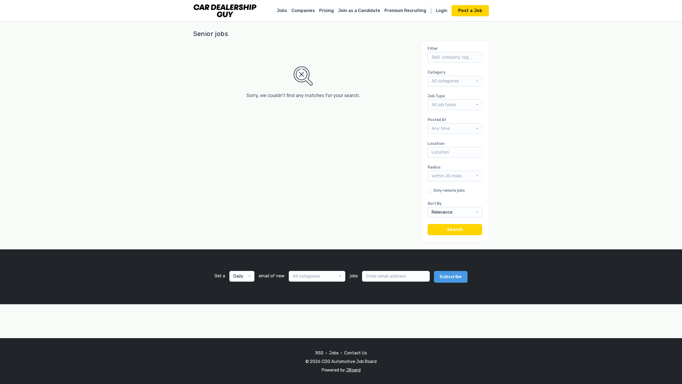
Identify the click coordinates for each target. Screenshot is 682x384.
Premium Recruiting (405, 10)
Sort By (435, 203)
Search (455, 229)
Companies (303, 10)
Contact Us (355, 352)
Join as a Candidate (359, 10)
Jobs (282, 10)
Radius (434, 167)
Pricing (326, 10)
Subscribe (451, 276)
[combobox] (455, 81)
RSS (319, 352)
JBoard (353, 370)
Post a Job (470, 10)
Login (441, 10)
